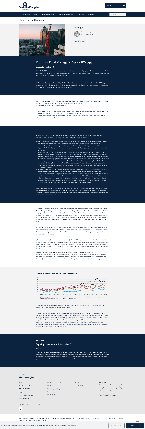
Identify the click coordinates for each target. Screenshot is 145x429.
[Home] (29, 6)
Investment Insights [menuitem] (48, 14)
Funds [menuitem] (36, 14)
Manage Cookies (116, 425)
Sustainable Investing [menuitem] (66, 14)
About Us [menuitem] (80, 14)
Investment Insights (56, 389)
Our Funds (53, 386)
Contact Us (53, 395)
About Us (53, 392)
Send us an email (25, 388)
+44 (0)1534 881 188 (26, 395)
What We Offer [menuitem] (25, 14)
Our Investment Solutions (58, 383)
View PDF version (79, 41)
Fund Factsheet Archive (82, 383)
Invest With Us (79, 386)
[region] (72, 425)
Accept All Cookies (135, 425)
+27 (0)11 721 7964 (25, 385)
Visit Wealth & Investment (108, 395)
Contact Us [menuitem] (91, 14)
